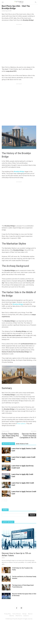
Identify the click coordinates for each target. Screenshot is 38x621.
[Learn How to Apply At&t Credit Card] (6, 485)
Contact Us (26, 615)
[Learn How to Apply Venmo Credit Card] (6, 450)
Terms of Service (16, 614)
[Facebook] (16, 608)
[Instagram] (21, 608)
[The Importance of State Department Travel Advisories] (6, 587)
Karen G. (3, 557)
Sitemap (24, 614)
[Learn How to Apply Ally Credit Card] (6, 476)
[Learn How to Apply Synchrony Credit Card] (6, 468)
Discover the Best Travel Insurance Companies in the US (28, 436)
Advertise (11, 615)
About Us (30, 614)
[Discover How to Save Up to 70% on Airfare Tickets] (19, 538)
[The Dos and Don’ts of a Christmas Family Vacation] (6, 579)
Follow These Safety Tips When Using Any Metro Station (10, 436)
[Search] (35, 2)
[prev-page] (3, 500)
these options (21, 423)
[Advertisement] (19, 44)
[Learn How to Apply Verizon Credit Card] (6, 493)
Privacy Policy (7, 614)
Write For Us (19, 615)
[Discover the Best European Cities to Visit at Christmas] (6, 596)
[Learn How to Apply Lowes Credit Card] (6, 459)
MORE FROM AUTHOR (22, 444)
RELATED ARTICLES (8, 444)
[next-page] (6, 500)
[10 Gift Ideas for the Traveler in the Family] (6, 570)
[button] (2, 2)
